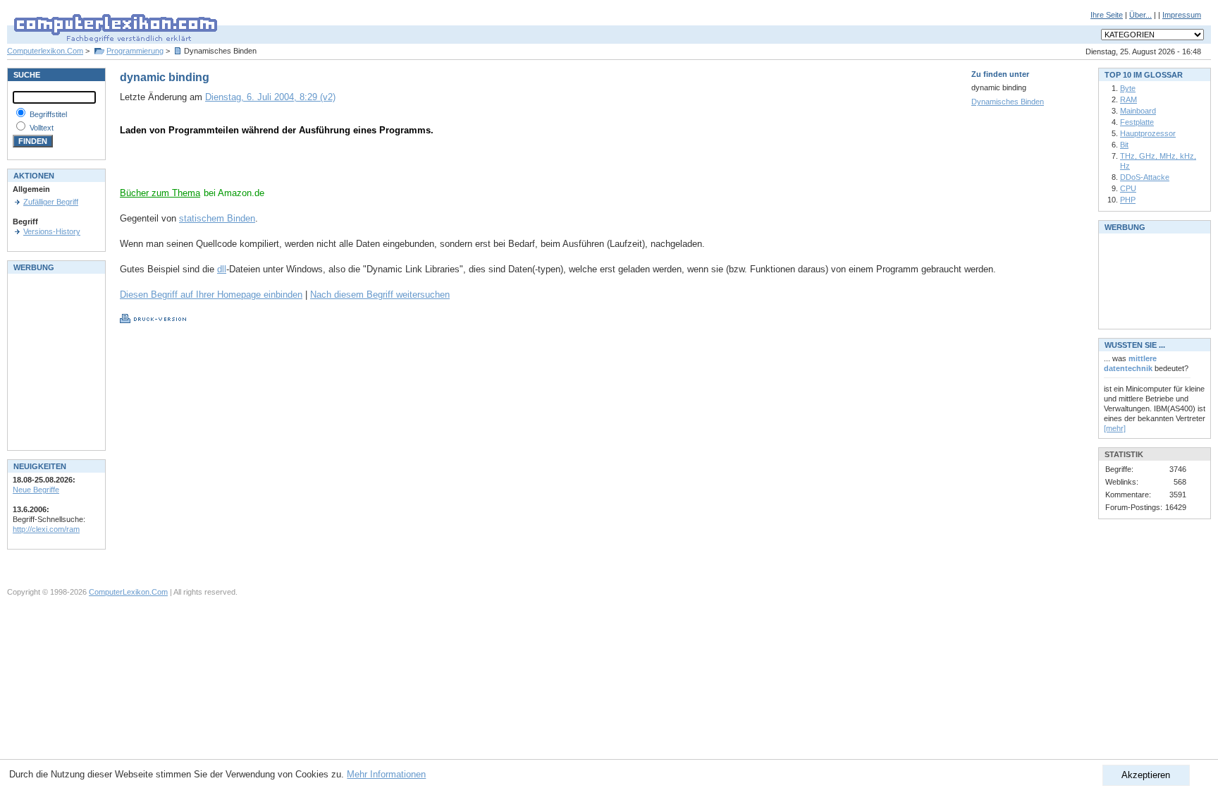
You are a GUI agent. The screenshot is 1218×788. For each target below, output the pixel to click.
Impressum (1181, 15)
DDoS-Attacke (1144, 177)
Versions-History (51, 231)
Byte (1128, 88)
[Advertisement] (285, 166)
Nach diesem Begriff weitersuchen (380, 294)
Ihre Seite (1106, 15)
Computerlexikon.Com (45, 51)
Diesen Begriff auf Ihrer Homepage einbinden (211, 294)
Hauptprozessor (1148, 133)
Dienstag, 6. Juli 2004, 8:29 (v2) (270, 97)
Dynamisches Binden (1007, 101)
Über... (1140, 15)
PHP (1128, 199)
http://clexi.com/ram (46, 529)
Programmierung (135, 51)
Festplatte (1137, 122)
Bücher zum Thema (160, 193)
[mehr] (1115, 428)
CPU (1128, 188)
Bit (1124, 144)
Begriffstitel (48, 114)
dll (221, 269)
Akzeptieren (1145, 775)
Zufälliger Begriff (50, 202)
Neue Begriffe (36, 489)
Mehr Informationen (386, 774)
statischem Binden (217, 218)
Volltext (42, 127)
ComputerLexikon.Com (128, 592)
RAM (1128, 99)
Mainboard (1138, 111)
